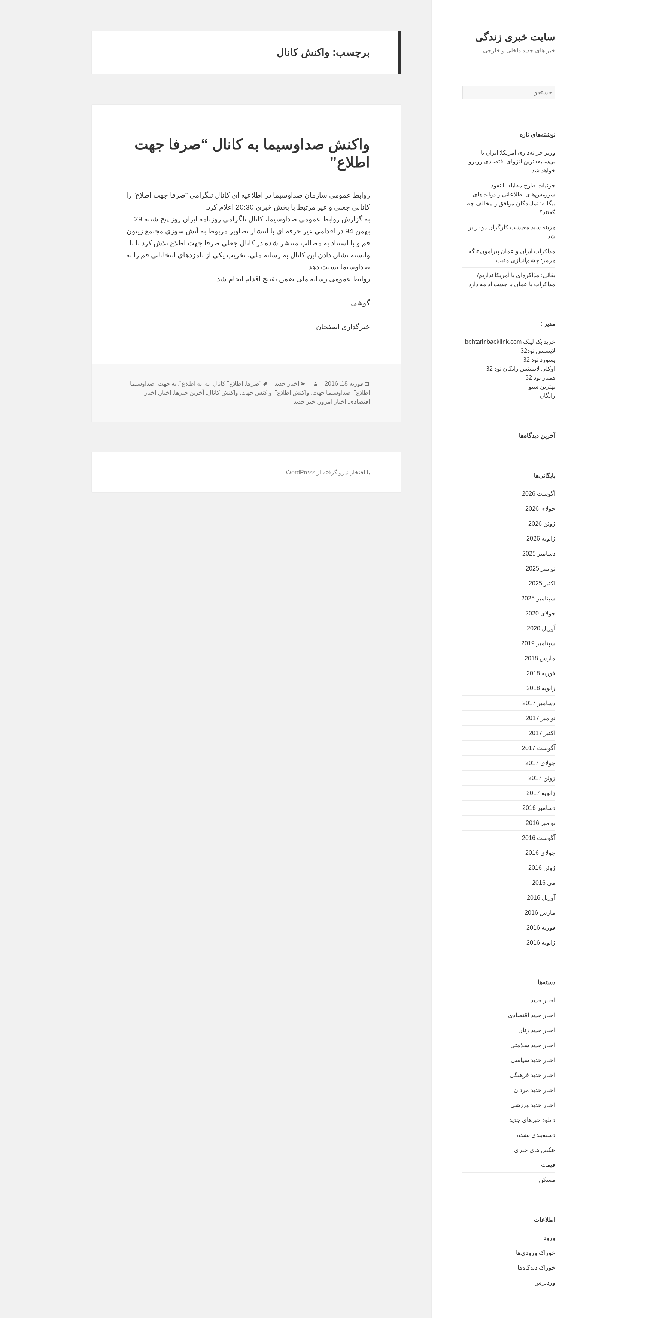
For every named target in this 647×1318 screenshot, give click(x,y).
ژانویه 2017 (540, 793)
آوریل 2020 (541, 628)
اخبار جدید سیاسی (533, 1060)
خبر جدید (304, 401)
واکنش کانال (222, 392)
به (207, 383)
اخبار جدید (543, 1000)
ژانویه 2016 (540, 942)
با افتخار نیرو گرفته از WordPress (328, 472)
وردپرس (544, 1282)
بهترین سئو (542, 386)
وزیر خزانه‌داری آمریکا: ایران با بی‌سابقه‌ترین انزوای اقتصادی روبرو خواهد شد (511, 161)
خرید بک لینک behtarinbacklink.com (510, 342)
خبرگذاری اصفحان (343, 327)
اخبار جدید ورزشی (532, 1105)
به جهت (167, 383)
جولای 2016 (540, 853)
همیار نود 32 (540, 377)
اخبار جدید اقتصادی (531, 1015)
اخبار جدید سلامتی (532, 1045)
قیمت (548, 1165)
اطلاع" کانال (228, 383)
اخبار (165, 392)
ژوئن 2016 (541, 868)
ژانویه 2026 (540, 538)
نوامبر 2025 (540, 568)
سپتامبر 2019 (538, 643)
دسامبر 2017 (538, 703)
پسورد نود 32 (539, 360)
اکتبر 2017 (542, 733)
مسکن (547, 1180)
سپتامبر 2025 (538, 598)
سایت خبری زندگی (515, 37)
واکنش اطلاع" (292, 392)
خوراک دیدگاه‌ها (536, 1268)
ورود (549, 1238)
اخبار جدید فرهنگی (532, 1075)
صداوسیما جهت (331, 392)
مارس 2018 (540, 658)
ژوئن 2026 (541, 523)
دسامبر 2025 (538, 553)
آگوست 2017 (538, 748)
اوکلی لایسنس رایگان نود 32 (520, 369)
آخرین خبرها (189, 392)
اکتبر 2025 (542, 583)
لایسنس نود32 (537, 351)
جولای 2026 (540, 508)
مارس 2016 (540, 912)
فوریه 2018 (540, 673)
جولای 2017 (540, 763)
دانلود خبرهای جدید (532, 1120)
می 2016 (543, 883)
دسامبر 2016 (538, 808)
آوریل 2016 (541, 898)
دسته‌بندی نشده (536, 1135)
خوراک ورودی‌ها (535, 1253)
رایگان (547, 395)
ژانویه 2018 (540, 688)
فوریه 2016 (540, 927)
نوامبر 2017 (540, 718)
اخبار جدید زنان (536, 1030)
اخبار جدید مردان (534, 1090)
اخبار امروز (332, 401)
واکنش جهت (256, 392)
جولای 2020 (540, 613)
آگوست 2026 (538, 493)
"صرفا (254, 383)
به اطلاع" (190, 383)
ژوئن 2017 (541, 778)
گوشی (360, 303)
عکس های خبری (534, 1150)
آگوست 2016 (538, 838)
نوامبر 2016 (540, 823)
